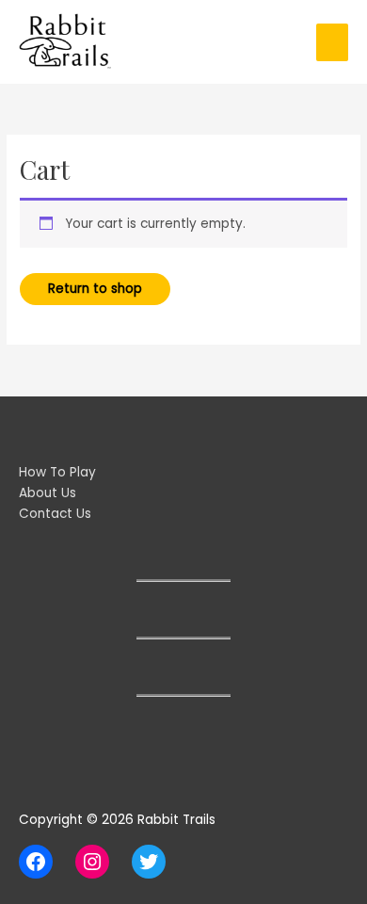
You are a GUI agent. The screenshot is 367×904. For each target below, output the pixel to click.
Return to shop (95, 289)
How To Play (57, 472)
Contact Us (55, 514)
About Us (47, 493)
